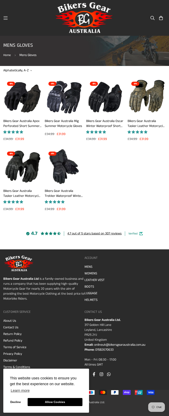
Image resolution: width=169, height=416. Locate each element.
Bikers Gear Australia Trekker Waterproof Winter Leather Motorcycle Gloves (63, 193)
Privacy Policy (12, 353)
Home (7, 55)
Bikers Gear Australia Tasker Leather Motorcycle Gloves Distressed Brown (146, 124)
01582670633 (104, 349)
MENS (88, 266)
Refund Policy (12, 340)
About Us (9, 320)
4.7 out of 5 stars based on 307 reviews (94, 233)
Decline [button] (15, 402)
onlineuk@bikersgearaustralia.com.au (120, 344)
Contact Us (10, 327)
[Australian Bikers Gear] (84, 18)
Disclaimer (10, 360)
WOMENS (90, 273)
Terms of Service (14, 347)
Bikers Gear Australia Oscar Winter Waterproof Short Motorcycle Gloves (104, 124)
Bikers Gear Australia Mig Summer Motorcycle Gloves (63, 123)
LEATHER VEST (94, 280)
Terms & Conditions (16, 367)
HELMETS (90, 300)
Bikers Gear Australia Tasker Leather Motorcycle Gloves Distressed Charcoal (21, 193)
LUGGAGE (90, 293)
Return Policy (12, 334)
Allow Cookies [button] (55, 402)
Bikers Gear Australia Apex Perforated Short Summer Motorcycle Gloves (21, 124)
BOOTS (89, 286)
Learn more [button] (20, 391)
